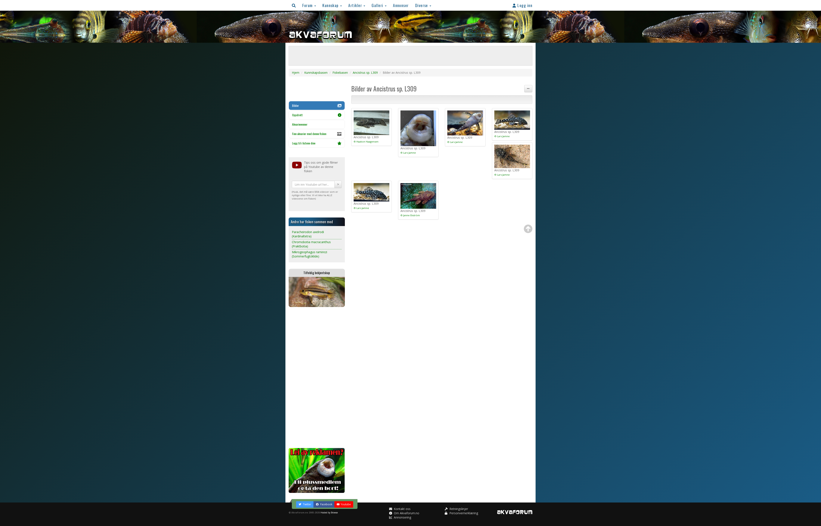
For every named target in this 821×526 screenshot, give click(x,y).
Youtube (346, 504)
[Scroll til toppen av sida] (528, 229)
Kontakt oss (401, 509)
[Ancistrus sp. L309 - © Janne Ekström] (418, 196)
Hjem (295, 73)
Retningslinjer (458, 509)
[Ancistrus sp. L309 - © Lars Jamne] (418, 128)
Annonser (401, 5)
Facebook (326, 504)
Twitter (306, 504)
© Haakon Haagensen (366, 141)
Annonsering (402, 517)
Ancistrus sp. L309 (365, 73)
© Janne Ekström (410, 215)
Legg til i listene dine (303, 143)
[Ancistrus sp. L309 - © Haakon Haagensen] (371, 122)
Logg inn (524, 5)
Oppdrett (297, 115)
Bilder (295, 105)
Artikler (355, 5)
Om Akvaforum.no (406, 513)
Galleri (378, 5)
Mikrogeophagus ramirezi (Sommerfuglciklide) (309, 254)
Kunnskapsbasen (316, 73)
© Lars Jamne (408, 152)
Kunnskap (331, 5)
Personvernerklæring (463, 513)
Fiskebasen (340, 73)
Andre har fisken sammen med (312, 221)
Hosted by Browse (329, 512)
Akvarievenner (299, 124)
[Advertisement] (317, 377)
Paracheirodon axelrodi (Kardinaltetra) (308, 234)
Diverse (422, 5)
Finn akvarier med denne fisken (309, 133)
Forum (308, 5)
